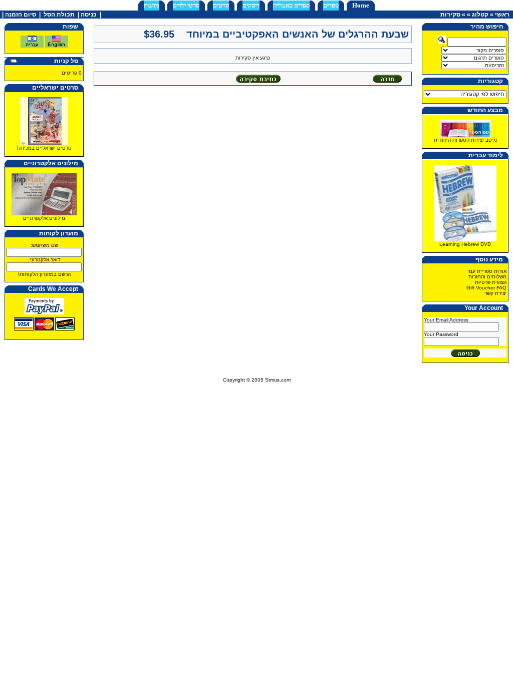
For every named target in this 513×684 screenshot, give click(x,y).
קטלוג (480, 14)
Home (360, 5)
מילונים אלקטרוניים (44, 218)
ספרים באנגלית (291, 5)
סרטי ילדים (186, 5)
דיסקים (251, 5)
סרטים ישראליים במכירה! (44, 148)
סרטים (221, 5)
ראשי (502, 14)
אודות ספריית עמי (486, 271)
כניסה (89, 14)
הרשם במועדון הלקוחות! (44, 274)
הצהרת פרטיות (490, 282)
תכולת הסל (59, 14)
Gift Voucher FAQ (486, 287)
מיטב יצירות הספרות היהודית (465, 140)
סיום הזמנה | (18, 14)
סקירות (450, 14)
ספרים (331, 5)
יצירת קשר (495, 293)
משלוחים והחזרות (487, 276)
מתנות (151, 5)
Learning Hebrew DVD (465, 244)
